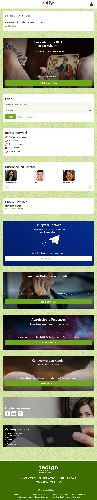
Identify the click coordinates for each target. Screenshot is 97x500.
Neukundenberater (16, 144)
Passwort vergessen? (26, 117)
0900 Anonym (14, 151)
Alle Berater (14, 148)
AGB (28, 494)
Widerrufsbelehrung (40, 494)
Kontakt (71, 478)
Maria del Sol (68, 183)
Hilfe (61, 478)
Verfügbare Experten (17, 137)
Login (91, 4)
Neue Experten (15, 140)
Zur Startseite (10, 26)
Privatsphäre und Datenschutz (63, 494)
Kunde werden (28, 478)
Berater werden (47, 478)
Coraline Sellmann (12, 183)
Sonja (36, 183)
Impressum (18, 494)
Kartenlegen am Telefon (49, 482)
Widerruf (81, 494)
